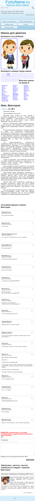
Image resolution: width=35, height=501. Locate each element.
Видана (4, 94)
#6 (32, 267)
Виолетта (15, 95)
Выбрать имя (9, 24)
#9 (32, 300)
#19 (32, 419)
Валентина (5, 85)
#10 (32, 310)
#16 (32, 387)
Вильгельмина (5, 95)
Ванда (14, 86)
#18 (32, 409)
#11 (32, 321)
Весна (14, 92)
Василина (15, 88)
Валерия (15, 85)
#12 (32, 332)
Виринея (15, 97)
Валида (26, 85)
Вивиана (15, 93)
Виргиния (26, 95)
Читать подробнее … (28, 492)
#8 (32, 289)
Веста (25, 92)
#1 (32, 212)
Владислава (5, 99)
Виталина (4, 98)
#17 (32, 398)
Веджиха (15, 89)
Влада (25, 98)
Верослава (27, 90)
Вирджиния (5, 97)
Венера (26, 89)
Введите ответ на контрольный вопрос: (14, 456)
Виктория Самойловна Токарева (13, 474)
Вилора (26, 94)
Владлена (15, 99)
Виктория (15, 94)
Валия (3, 86)
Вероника (15, 90)
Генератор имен (9, 27)
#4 (32, 245)
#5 (32, 256)
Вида (25, 93)
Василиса (26, 88)
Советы (26, 24)
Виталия (15, 98)
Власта (26, 99)
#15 (32, 376)
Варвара (26, 86)
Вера (3, 90)
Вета (3, 93)
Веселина (4, 92)
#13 (32, 343)
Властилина (5, 101)
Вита (25, 97)
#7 (32, 278)
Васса (3, 89)
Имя (2, 437)
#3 (32, 234)
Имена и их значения (9, 21)
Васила (4, 88)
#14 (32, 354)
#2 (32, 223)
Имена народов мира (25, 21)
